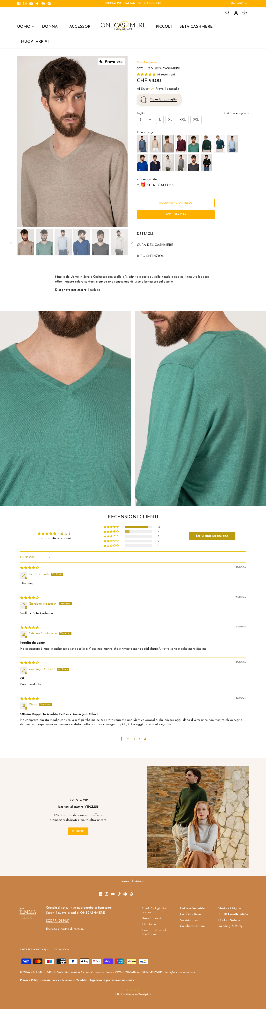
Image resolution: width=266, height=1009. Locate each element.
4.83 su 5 (64, 533)
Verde (193, 143)
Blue (155, 162)
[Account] (236, 12)
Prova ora (114, 62)
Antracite (193, 162)
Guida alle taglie (235, 113)
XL (170, 119)
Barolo (180, 143)
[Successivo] (121, 141)
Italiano (237, 3)
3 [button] (134, 739)
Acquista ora (176, 214)
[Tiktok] (37, 4)
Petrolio (219, 143)
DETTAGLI (145, 234)
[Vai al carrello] (244, 12)
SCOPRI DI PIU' (57, 920)
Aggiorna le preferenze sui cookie (112, 980)
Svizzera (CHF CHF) (33, 950)
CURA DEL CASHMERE (155, 245)
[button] (147, 74)
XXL (183, 119)
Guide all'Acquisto (192, 908)
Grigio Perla (180, 162)
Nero (206, 162)
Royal (142, 162)
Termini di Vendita (74, 980)
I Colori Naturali (229, 920)
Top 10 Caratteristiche (233, 914)
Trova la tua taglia (163, 99)
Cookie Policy (50, 980)
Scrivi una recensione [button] (212, 536)
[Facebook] (18, 4)
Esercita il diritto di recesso (65, 929)
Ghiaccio (168, 162)
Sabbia (155, 143)
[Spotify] (49, 4)
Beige (168, 143)
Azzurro (232, 143)
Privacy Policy (29, 980)
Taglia (140, 113)
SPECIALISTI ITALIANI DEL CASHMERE (133, 3)
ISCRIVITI (78, 831)
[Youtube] (31, 4)
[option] (72, 141)
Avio (142, 143)
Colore (141, 132)
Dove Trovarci (151, 918)
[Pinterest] (43, 4)
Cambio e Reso (190, 914)
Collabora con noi (192, 926)
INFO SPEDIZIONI (151, 256)
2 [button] (128, 739)
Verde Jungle (206, 143)
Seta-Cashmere (147, 62)
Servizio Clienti (190, 920)
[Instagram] (24, 4)
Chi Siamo (149, 924)
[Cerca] (227, 12)
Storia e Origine (229, 908)
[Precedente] (23, 141)
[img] (29, 568)
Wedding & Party (230, 926)
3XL (196, 119)
